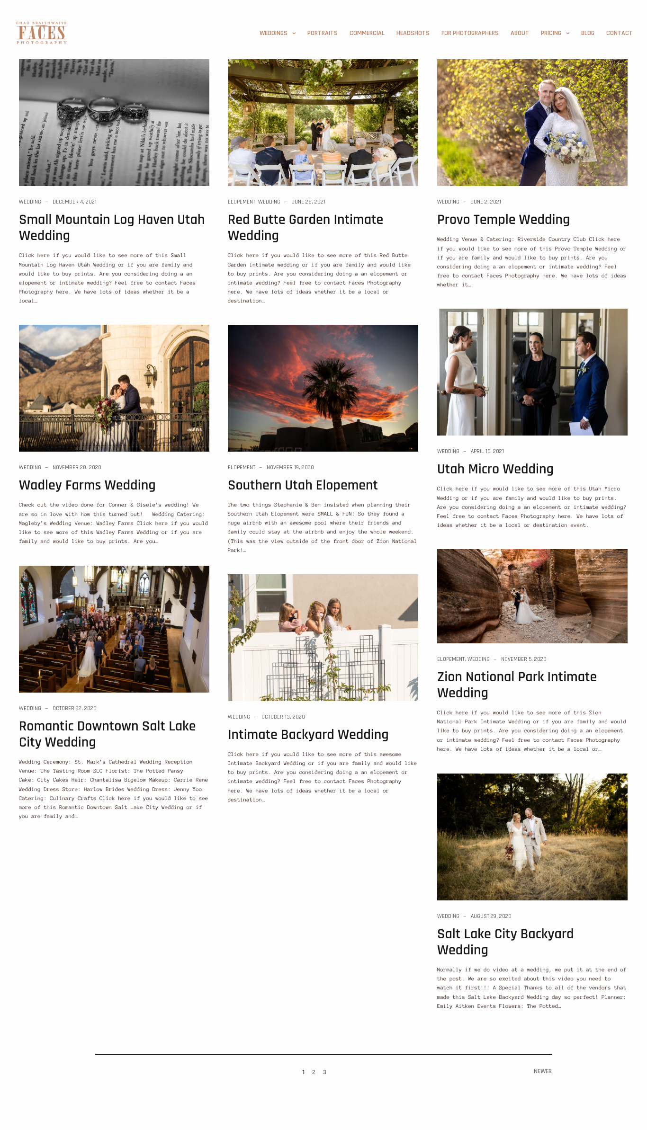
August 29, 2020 (491, 916)
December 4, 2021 (75, 201)
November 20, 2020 (77, 467)
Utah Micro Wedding (495, 470)
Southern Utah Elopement (303, 486)
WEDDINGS (274, 33)
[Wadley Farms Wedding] (114, 387)
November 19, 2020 (290, 467)
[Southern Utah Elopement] (323, 387)
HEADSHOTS (413, 33)
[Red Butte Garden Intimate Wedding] (323, 122)
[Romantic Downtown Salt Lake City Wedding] (114, 628)
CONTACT (619, 33)
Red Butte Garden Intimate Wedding (305, 228)
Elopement (241, 201)
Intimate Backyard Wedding (308, 735)
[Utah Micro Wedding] (532, 371)
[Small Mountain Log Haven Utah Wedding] (114, 122)
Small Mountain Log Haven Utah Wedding (112, 228)
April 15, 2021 (487, 451)
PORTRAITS (322, 33)
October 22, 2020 (75, 708)
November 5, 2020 (524, 659)
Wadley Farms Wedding (87, 486)
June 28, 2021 (308, 201)
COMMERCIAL (367, 33)
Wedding (30, 201)
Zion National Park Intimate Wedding (517, 685)
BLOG (587, 33)
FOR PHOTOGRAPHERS (470, 33)
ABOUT (520, 33)
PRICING (551, 33)
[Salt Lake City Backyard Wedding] (532, 836)
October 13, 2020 (283, 717)
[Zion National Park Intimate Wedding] (532, 595)
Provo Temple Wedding (503, 220)
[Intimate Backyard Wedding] (323, 637)
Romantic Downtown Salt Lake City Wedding (107, 735)
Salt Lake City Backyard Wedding (505, 942)
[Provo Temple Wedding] (532, 122)
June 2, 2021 (486, 201)
